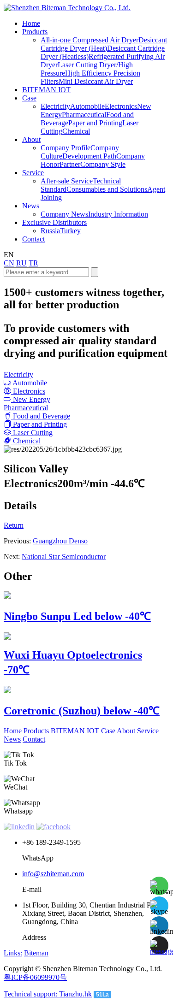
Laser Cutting (32, 432)
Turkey (70, 231)
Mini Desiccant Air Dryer (96, 81)
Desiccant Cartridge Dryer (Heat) (104, 44)
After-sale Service (67, 181)
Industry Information (118, 214)
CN (9, 263)
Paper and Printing (95, 123)
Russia (50, 231)
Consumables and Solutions (106, 189)
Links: (13, 953)
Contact (34, 739)
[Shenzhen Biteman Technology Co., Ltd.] (67, 8)
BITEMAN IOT (75, 731)
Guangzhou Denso (60, 541)
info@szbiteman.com (53, 874)
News (12, 739)
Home (13, 731)
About (126, 731)
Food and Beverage (40, 416)
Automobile (87, 106)
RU (21, 263)
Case (108, 731)
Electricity (55, 106)
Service (148, 731)
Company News (64, 214)
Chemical (76, 131)
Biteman (36, 953)
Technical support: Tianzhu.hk (48, 994)
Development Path (89, 156)
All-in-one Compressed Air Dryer (89, 40)
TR (33, 263)
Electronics (121, 106)
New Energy (30, 399)
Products (36, 731)
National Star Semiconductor (64, 556)
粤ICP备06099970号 (35, 977)
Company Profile (65, 148)
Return (14, 525)
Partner (70, 164)
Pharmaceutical (84, 114)
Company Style (102, 164)
